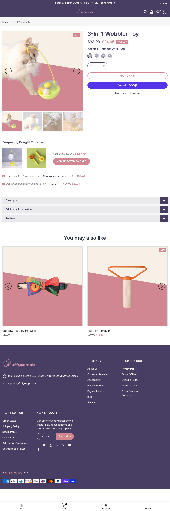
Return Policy (9, 431)
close (7, 3)
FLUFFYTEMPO (13, 473)
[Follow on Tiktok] (38, 450)
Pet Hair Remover (98, 330)
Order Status (9, 420)
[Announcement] (85, 3)
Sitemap (91, 402)
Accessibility (94, 379)
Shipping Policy (130, 379)
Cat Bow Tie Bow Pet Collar (20, 330)
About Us (92, 368)
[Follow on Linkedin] (56, 445)
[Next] (76, 71)
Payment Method (96, 391)
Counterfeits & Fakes (13, 448)
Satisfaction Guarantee (14, 443)
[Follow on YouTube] (69, 445)
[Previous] (8, 71)
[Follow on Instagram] (50, 445)
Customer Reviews (97, 374)
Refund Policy (129, 385)
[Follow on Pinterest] (63, 445)
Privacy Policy (95, 385)
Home (5, 22)
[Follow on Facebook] (38, 445)
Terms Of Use (129, 374)
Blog (89, 396)
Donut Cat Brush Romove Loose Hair (26, 183)
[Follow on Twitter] (44, 445)
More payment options (127, 93)
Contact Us (8, 437)
